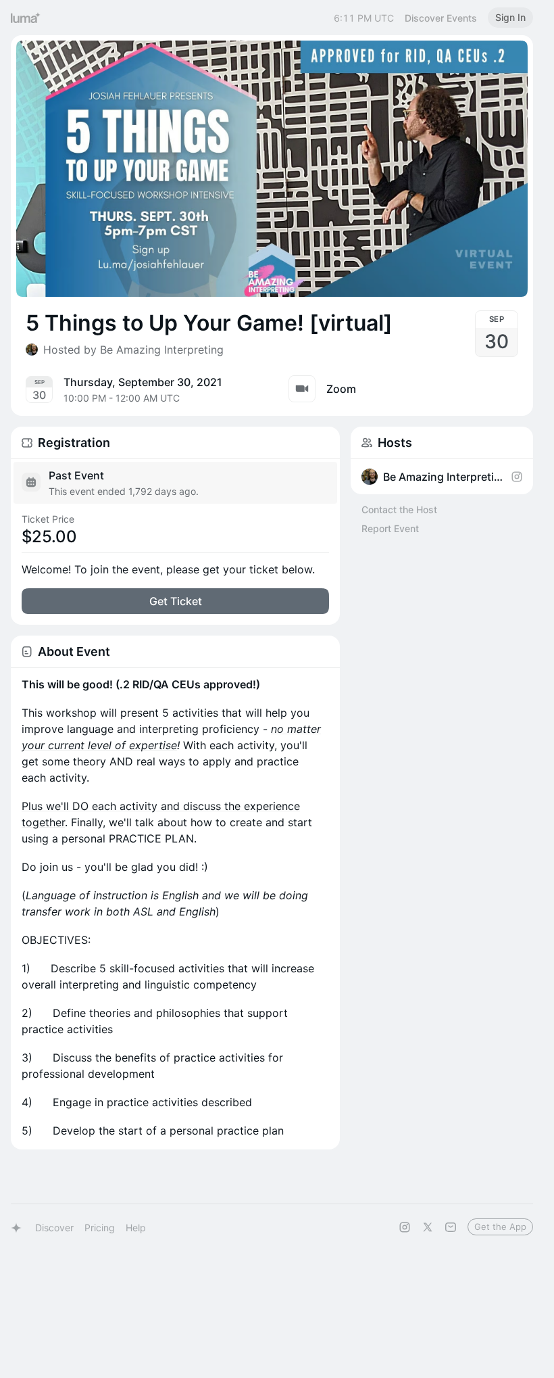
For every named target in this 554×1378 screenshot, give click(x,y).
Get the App (500, 1226)
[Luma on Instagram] (404, 1227)
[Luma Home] (26, 17)
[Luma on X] (427, 1227)
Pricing (99, 1227)
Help (136, 1227)
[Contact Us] (450, 1227)
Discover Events (441, 18)
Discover (54, 1227)
